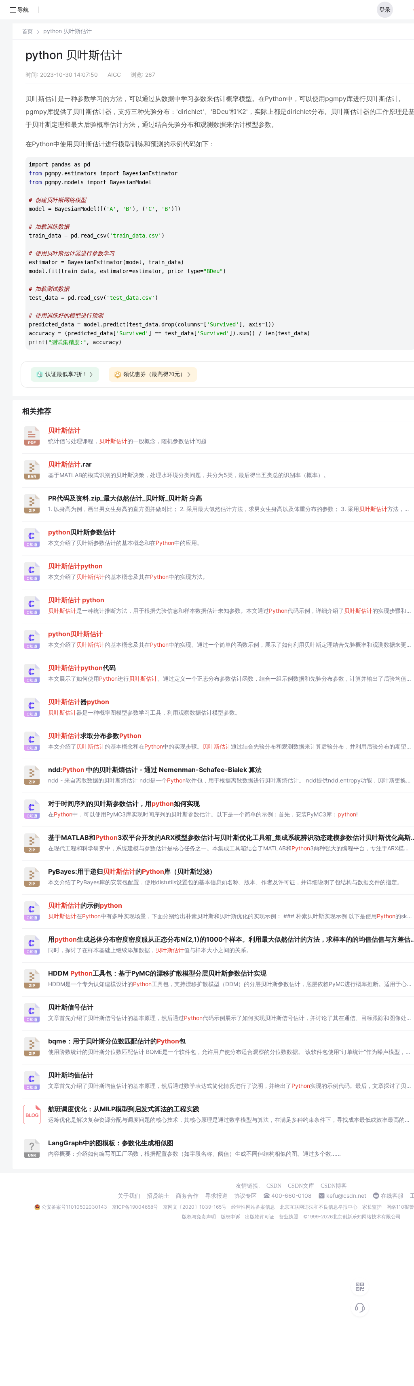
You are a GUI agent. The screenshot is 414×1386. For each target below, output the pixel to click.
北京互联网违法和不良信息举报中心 (318, 1207)
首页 (27, 31)
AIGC (114, 74)
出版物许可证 (259, 1217)
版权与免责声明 (199, 1217)
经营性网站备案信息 (253, 1207)
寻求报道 (216, 1196)
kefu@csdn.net (346, 1196)
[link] (27, 31)
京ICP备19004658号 (135, 1207)
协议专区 (245, 1196)
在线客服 (392, 1196)
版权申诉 (230, 1217)
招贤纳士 (158, 1196)
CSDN (273, 1186)
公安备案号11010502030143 (74, 1207)
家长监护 (372, 1207)
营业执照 (288, 1217)
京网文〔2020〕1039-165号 (194, 1207)
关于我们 (129, 1196)
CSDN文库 (301, 1186)
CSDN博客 (334, 1186)
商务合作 (187, 1196)
